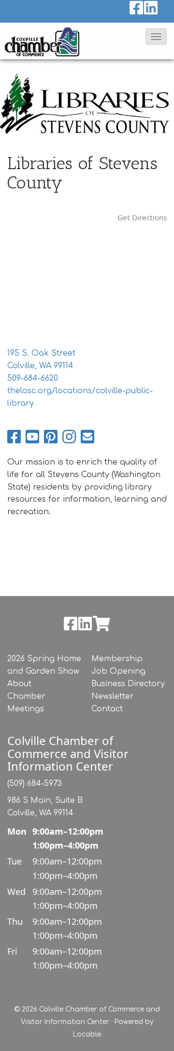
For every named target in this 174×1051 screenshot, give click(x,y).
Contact (107, 709)
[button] (156, 36)
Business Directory (128, 683)
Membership (117, 658)
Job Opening (118, 671)
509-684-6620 (32, 378)
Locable (87, 1034)
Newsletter (112, 696)
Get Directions (142, 217)
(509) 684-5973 (34, 783)
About (19, 683)
